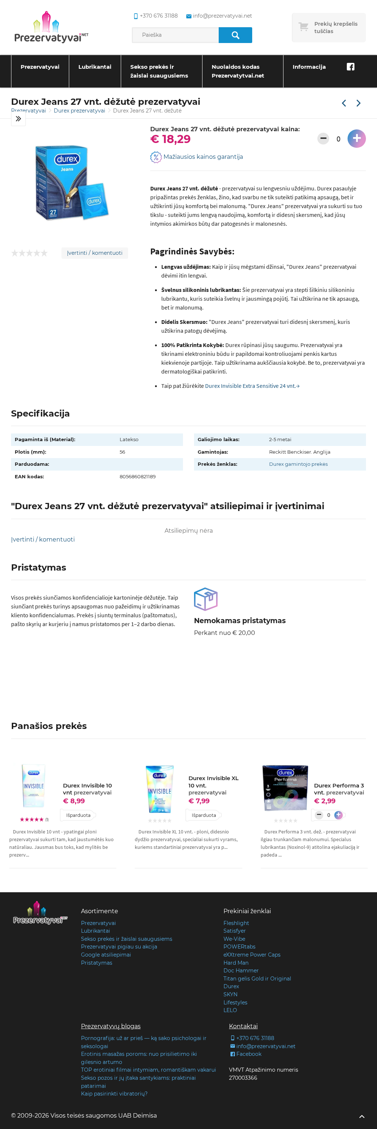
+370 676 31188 (159, 15)
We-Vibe (234, 939)
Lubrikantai (95, 66)
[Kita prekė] (358, 103)
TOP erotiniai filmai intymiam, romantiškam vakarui (148, 1070)
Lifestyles (235, 1002)
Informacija (309, 66)
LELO (230, 1010)
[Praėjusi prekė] (344, 103)
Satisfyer (234, 931)
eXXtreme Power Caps (252, 954)
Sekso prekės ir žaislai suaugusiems (159, 71)
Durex (231, 986)
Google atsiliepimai (106, 954)
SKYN (230, 994)
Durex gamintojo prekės (298, 464)
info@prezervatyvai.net (222, 15)
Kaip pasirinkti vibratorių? (114, 1093)
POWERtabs (239, 946)
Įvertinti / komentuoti (95, 253)
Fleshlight (236, 923)
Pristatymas (96, 963)
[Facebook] (350, 67)
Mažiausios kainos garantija (202, 156)
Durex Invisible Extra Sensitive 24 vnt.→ (252, 385)
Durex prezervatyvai (80, 110)
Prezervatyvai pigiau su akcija (119, 946)
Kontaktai (243, 1026)
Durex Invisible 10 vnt (87, 789)
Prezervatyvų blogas (111, 1026)
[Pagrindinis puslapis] (51, 27)
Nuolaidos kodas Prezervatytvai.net (238, 71)
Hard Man (236, 963)
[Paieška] (235, 35)
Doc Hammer (241, 970)
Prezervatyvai (40, 66)
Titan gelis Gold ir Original (257, 978)
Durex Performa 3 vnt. (339, 789)
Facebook (248, 1054)
